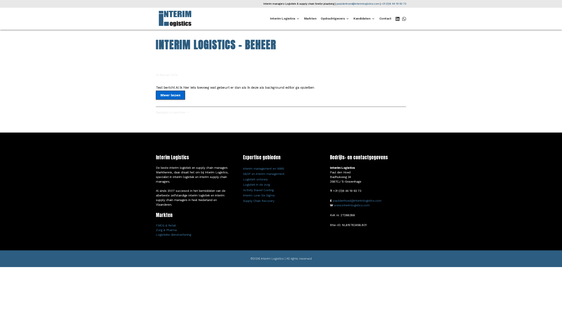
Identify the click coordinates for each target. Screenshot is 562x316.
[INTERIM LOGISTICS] (175, 18)
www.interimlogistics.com (351, 205)
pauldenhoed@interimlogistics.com (358, 3)
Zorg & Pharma (166, 230)
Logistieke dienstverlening (173, 234)
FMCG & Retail (166, 225)
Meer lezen (170, 95)
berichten (179, 112)
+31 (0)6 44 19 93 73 (393, 3)
